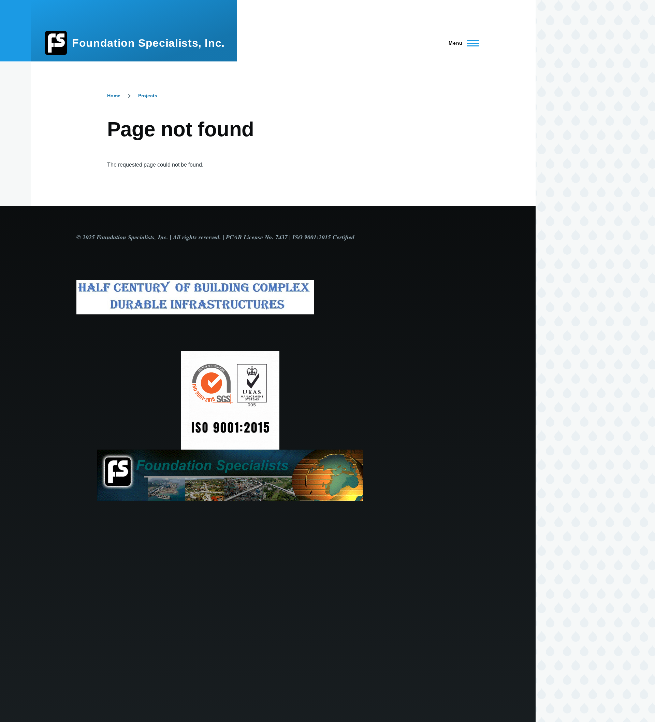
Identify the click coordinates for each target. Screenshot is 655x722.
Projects (147, 95)
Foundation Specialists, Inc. (148, 43)
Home (113, 95)
